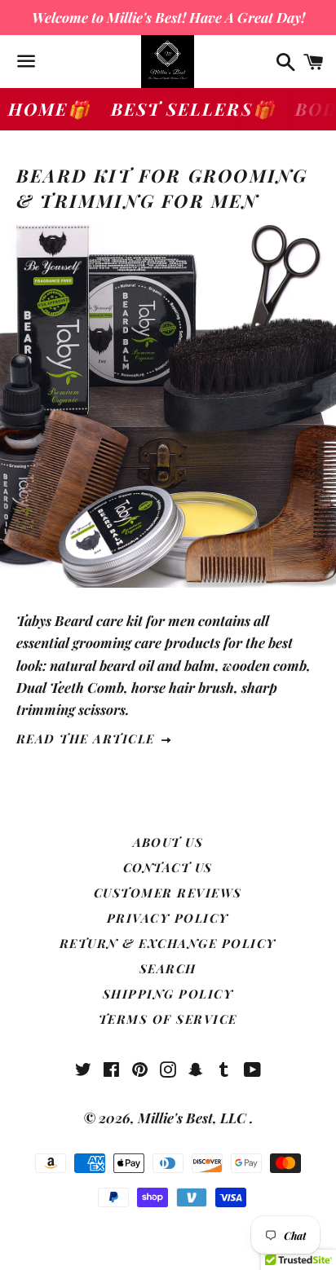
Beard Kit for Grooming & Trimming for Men (161, 188)
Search (168, 968)
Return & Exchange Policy (168, 943)
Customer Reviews (168, 892)
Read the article (88, 738)
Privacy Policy (168, 918)
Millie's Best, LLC (194, 1118)
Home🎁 (49, 108)
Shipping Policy (168, 994)
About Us (168, 842)
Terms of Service (168, 1019)
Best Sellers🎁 (193, 108)
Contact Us (168, 867)
